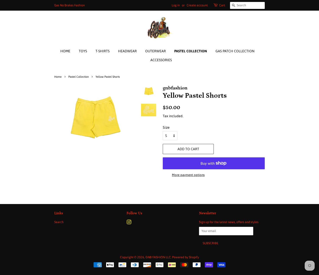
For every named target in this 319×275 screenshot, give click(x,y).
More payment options (188, 175)
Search (59, 222)
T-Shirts (102, 51)
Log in (176, 5)
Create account (197, 5)
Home (65, 51)
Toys (83, 51)
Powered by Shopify (185, 257)
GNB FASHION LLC (158, 257)
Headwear (127, 51)
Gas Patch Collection (235, 51)
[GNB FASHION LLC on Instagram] (129, 223)
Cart (222, 5)
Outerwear (155, 51)
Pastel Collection (190, 51)
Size (166, 127)
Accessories (161, 60)
